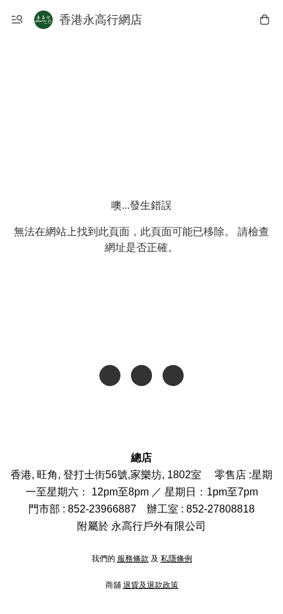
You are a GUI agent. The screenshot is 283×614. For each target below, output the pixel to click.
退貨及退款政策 (150, 585)
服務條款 (133, 558)
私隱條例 (176, 558)
